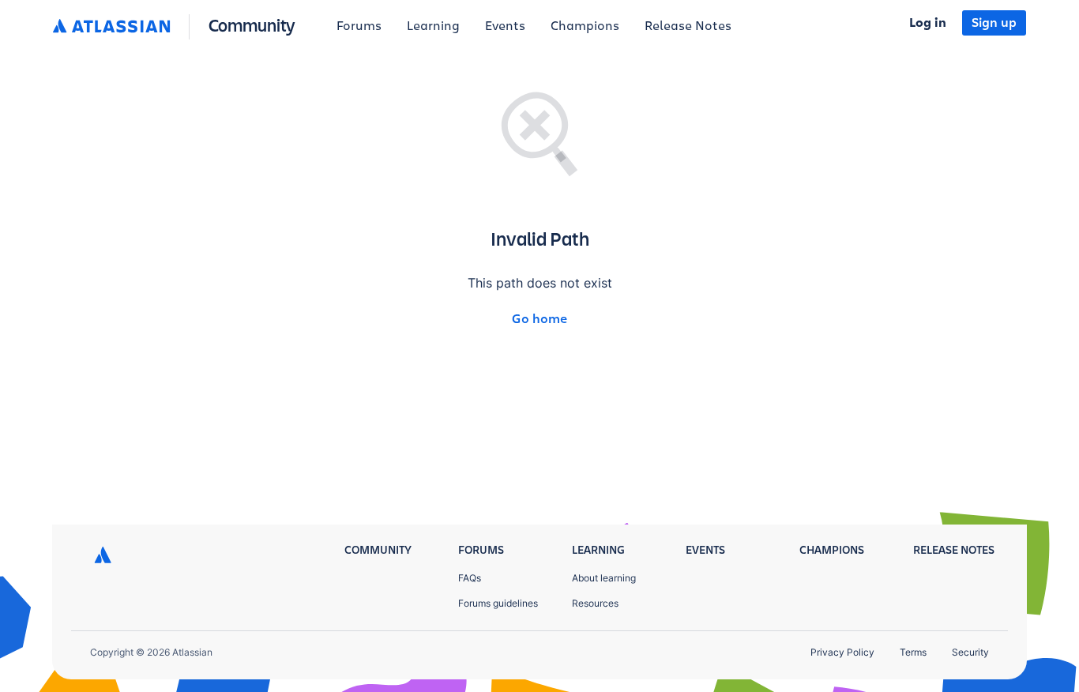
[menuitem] (359, 26)
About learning (604, 578)
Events (505, 26)
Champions (585, 26)
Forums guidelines (498, 603)
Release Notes (688, 26)
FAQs (469, 578)
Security (970, 652)
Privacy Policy (842, 652)
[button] (177, 26)
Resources (595, 603)
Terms (913, 652)
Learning (433, 26)
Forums (359, 26)
